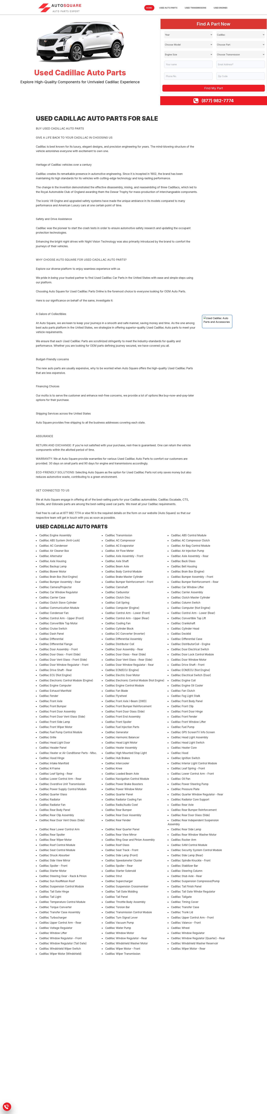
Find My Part (213, 88)
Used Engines (220, 7)
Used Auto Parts (168, 7)
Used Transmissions (195, 7)
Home (149, 7)
